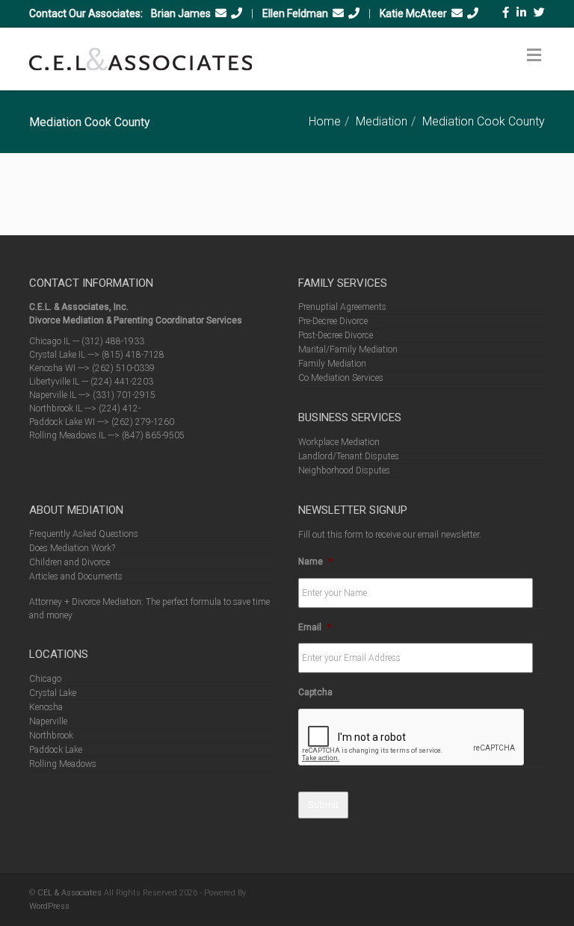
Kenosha (46, 707)
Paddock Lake (55, 750)
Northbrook (51, 735)
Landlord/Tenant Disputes (348, 456)
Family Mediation (332, 363)
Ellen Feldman (295, 13)
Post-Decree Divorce (335, 335)
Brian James (181, 13)
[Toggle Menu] (534, 55)
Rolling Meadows (62, 764)
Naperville (48, 721)
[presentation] (411, 738)
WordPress (49, 906)
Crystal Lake (52, 693)
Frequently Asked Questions (83, 534)
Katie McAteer (413, 13)
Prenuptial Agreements (342, 307)
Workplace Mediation (339, 442)
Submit (323, 804)
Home (325, 121)
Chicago (45, 679)
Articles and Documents (76, 576)
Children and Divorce (69, 562)
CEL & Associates (69, 893)
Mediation (381, 121)
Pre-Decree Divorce (333, 321)
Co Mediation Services (340, 378)
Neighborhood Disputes (344, 470)
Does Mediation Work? (72, 548)
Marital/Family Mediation (348, 349)
